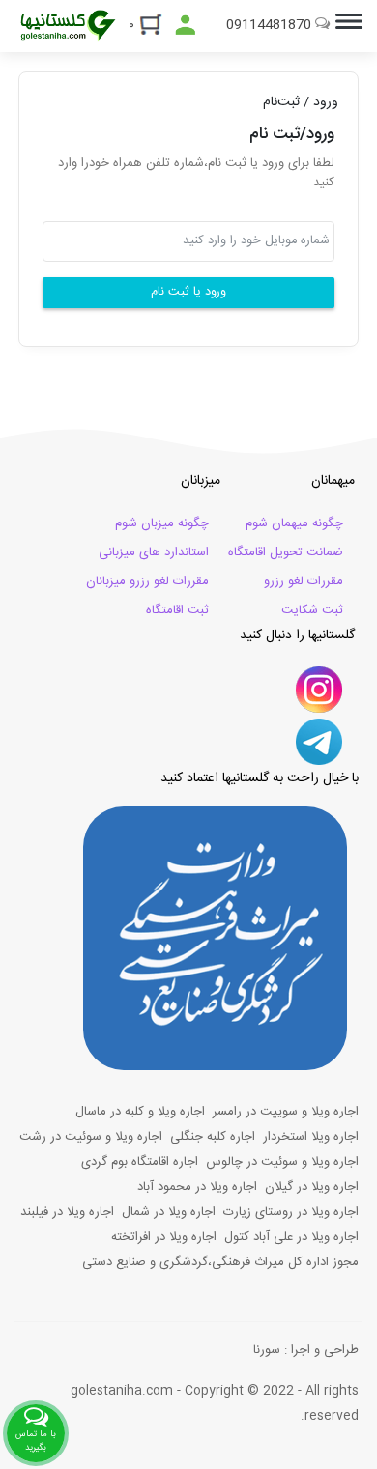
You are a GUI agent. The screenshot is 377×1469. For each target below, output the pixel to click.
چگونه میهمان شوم (294, 523)
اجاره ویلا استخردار (311, 1136)
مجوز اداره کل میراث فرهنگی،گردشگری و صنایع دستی (220, 1262)
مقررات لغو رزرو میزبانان (147, 581)
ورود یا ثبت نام (188, 292)
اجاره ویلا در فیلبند (67, 1212)
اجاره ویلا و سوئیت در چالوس (282, 1161)
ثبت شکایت (312, 610)
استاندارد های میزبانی (154, 552)
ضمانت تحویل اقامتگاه (285, 552)
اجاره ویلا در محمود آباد (197, 1187)
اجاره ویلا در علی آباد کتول (291, 1237)
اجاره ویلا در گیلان (312, 1187)
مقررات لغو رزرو (303, 581)
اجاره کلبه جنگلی (212, 1136)
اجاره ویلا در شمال (169, 1212)
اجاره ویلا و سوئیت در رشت (90, 1136)
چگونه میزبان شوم (162, 523)
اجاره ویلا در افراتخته (164, 1237)
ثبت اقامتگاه (177, 610)
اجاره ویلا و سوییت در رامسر (286, 1111)
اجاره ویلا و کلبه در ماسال (140, 1111)
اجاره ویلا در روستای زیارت (291, 1212)
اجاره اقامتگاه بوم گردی (139, 1161)
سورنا (266, 1350)
